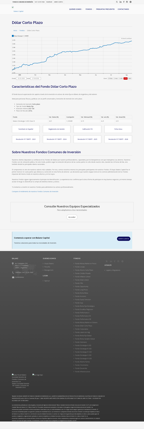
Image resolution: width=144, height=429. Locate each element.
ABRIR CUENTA (123, 239)
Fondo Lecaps (80, 267)
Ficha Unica (118, 129)
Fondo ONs (79, 283)
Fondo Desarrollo (81, 368)
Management (48, 270)
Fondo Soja (79, 303)
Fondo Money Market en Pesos (85, 264)
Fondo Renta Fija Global (83, 336)
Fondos (22, 30)
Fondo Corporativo (81, 329)
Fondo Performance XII (83, 316)
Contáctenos (19, 277)
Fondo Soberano (81, 342)
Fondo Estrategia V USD (83, 355)
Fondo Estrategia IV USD (83, 352)
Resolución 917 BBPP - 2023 (26, 139)
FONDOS (89, 9)
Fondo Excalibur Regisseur (84, 309)
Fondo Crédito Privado (83, 273)
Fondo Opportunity (81, 286)
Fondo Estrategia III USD (83, 349)
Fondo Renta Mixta (81, 293)
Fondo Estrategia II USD (83, 345)
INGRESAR (49, 2)
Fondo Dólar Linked (82, 280)
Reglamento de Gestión (56, 129)
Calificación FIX (87, 129)
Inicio (15, 30)
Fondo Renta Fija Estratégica (84, 306)
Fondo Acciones (80, 296)
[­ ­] (117, 1)
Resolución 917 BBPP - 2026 (118, 139)
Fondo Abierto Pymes (82, 362)
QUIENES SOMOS (75, 9)
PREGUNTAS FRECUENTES (105, 9)
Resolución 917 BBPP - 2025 (87, 139)
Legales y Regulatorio (113, 270)
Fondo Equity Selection (83, 300)
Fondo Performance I (82, 313)
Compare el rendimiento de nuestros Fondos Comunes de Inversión (35, 191)
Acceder (72, 217)
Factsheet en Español (25, 129)
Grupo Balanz (49, 264)
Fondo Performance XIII (83, 319)
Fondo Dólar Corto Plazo (83, 326)
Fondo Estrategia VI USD (83, 358)
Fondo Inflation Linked (82, 277)
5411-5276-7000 (39, 2)
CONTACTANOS (123, 9)
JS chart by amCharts (126, 38)
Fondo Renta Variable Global (85, 339)
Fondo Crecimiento (81, 365)
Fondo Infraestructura (82, 372)
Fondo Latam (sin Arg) (82, 332)
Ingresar (47, 281)
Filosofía (47, 267)
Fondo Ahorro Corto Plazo (84, 270)
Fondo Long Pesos (81, 290)
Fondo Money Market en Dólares (86, 322)
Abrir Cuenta (58, 2)
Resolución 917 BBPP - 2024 (56, 139)
